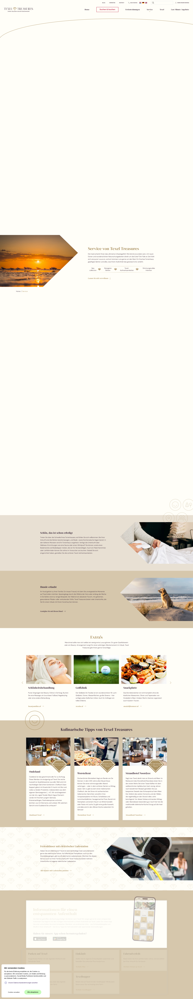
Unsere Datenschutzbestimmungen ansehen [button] (23, 983)
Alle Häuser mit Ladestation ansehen (54, 870)
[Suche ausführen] (153, 3)
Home (87, 9)
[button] (22, 682)
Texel (162, 9)
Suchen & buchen (107, 9)
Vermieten (112, 2)
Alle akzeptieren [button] (32, 992)
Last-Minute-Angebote (180, 9)
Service (150, 9)
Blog (103, 2)
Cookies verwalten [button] (14, 992)
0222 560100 (133, 2)
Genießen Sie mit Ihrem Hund (51, 611)
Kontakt (121, 2)
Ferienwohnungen (132, 9)
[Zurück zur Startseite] (18, 10)
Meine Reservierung (183, 2)
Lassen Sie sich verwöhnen (98, 278)
